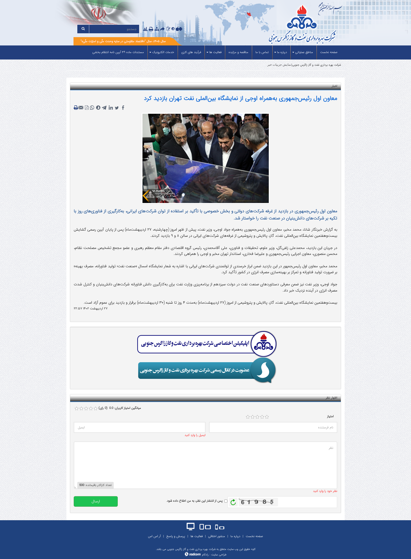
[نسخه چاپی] (151, 29)
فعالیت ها (197, 536)
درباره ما (235, 536)
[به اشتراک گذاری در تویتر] (117, 107)
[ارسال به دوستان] (163, 29)
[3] (257, 417)
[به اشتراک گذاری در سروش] (98, 107)
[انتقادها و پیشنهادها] (168, 29)
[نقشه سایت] (157, 29)
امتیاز (330, 416)
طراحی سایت (218, 554)
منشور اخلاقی (216, 536)
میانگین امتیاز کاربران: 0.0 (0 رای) (119, 408)
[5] (267, 417)
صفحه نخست (254, 536)
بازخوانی (233, 501)
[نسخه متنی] (76, 107)
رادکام (205, 554)
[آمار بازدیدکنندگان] (145, 29)
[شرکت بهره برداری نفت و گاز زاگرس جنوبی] (285, 25)
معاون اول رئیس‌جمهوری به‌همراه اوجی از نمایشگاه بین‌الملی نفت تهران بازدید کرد (240, 98)
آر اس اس (154, 536)
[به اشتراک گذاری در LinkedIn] (110, 107)
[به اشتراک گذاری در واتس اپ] (92, 107)
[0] (76, 408)
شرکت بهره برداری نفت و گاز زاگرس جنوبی (316, 65)
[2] (252, 417)
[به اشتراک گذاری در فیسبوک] (123, 107)
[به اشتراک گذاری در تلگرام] (104, 107)
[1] (248, 417)
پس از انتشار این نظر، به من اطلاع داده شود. (194, 501)
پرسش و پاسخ (175, 536)
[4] (262, 417)
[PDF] (87, 107)
